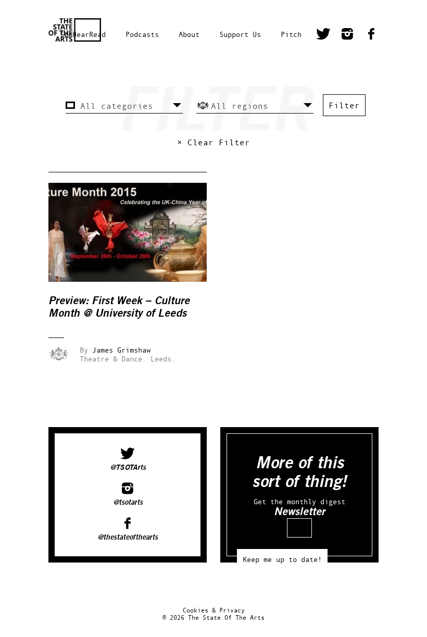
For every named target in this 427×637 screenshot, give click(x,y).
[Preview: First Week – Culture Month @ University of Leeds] (134, 278)
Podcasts (142, 34)
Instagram (347, 35)
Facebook (371, 35)
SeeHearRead (83, 34)
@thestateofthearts (127, 537)
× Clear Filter (213, 142)
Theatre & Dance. (113, 358)
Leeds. (162, 358)
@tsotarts (128, 502)
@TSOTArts (128, 467)
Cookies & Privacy (214, 610)
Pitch (291, 34)
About (189, 34)
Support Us (240, 34)
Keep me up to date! (282, 559)
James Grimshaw (121, 349)
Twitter (323, 35)
